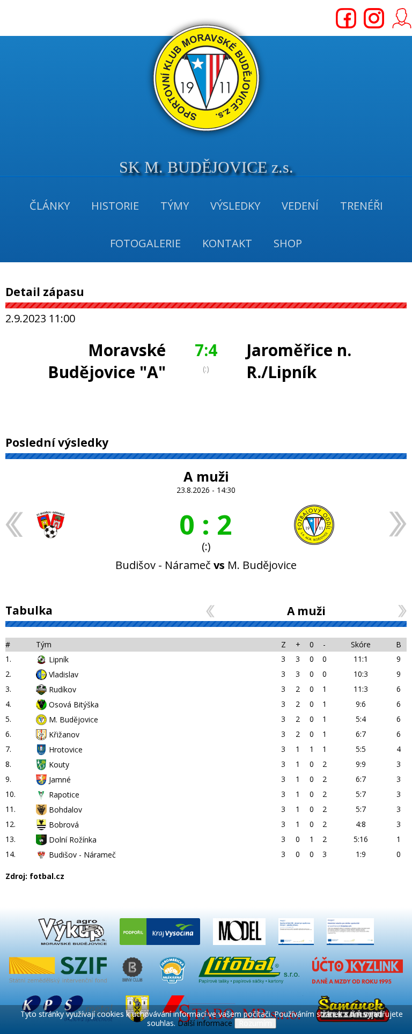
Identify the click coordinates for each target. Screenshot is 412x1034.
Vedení (300, 205)
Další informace (205, 1023)
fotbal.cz (47, 876)
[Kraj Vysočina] (161, 947)
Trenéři (361, 205)
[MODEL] (240, 947)
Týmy (174, 205)
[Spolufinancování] (297, 947)
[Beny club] (134, 986)
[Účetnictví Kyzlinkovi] (357, 986)
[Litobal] (250, 986)
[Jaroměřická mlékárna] (173, 986)
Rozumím (255, 1023)
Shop (288, 243)
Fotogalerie (145, 243)
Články (50, 205)
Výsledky (235, 205)
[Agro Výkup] (73, 947)
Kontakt (227, 243)
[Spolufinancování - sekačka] (350, 947)
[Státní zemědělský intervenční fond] (59, 986)
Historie (115, 205)
